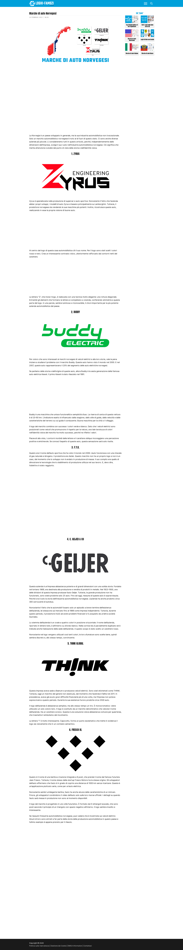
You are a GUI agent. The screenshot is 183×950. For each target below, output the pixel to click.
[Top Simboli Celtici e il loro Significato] (132, 22)
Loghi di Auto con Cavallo (147, 39)
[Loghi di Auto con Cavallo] (147, 36)
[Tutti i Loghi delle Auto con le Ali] (147, 22)
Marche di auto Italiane (132, 53)
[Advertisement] (75, 82)
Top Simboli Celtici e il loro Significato (132, 25)
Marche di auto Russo (147, 53)
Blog (47, 17)
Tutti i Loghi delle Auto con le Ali (147, 25)
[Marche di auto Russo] (147, 50)
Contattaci (88, 946)
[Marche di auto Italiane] (132, 50)
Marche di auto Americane (132, 39)
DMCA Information (75, 946)
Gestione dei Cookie (58, 946)
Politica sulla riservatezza (39, 946)
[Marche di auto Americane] (132, 36)
